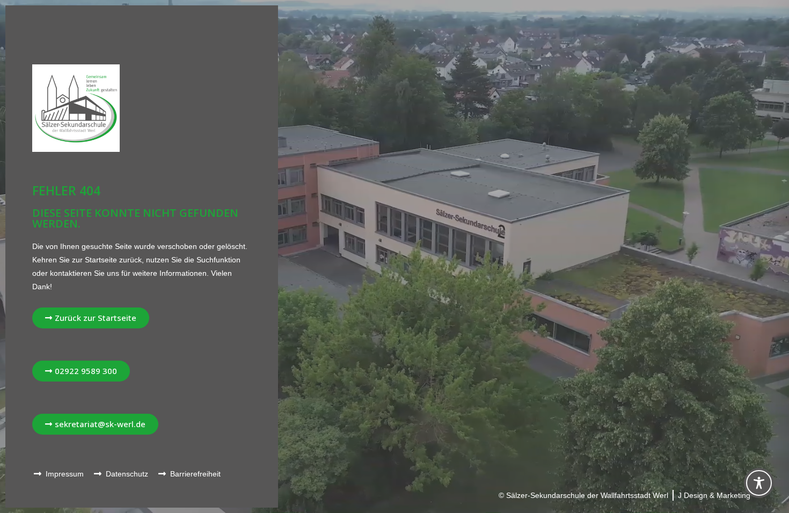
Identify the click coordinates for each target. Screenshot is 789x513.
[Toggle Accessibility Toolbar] (759, 483)
